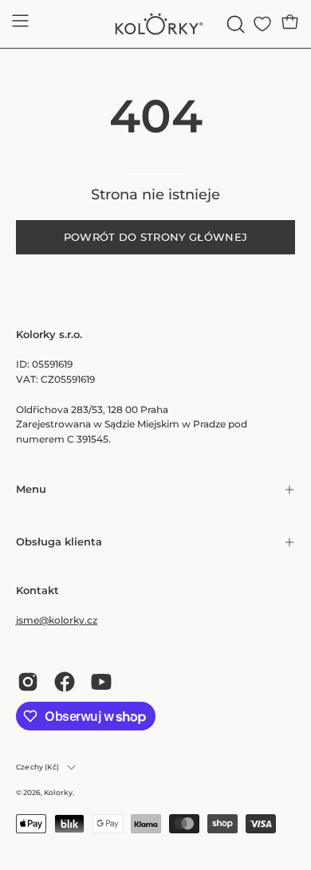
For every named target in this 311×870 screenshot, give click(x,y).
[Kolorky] (155, 24)
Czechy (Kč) (37, 766)
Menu (31, 489)
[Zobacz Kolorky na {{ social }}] (28, 682)
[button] (234, 24)
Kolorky (58, 792)
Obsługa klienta (59, 542)
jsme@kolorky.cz (56, 620)
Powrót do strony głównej (156, 237)
